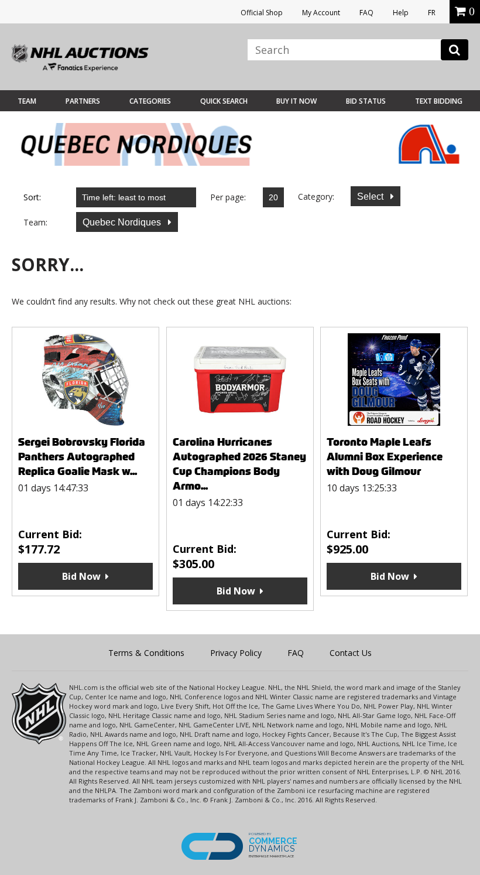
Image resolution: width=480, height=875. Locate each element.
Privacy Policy (236, 652)
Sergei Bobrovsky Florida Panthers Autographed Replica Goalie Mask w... (81, 456)
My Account (321, 13)
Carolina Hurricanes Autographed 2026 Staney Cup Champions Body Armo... (239, 464)
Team (27, 101)
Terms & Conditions (146, 652)
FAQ (366, 13)
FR (432, 13)
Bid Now (81, 576)
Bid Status (366, 101)
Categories (150, 101)
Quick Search (224, 101)
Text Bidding (438, 101)
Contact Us (351, 652)
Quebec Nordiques (123, 222)
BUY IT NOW (296, 101)
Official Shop (262, 13)
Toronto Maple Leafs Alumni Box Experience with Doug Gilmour (385, 456)
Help (401, 13)
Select (371, 196)
